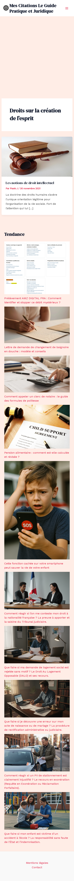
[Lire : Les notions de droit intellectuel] (37, 156)
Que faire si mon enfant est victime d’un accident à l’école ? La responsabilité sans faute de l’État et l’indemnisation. (36, 838)
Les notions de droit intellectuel (30, 182)
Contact (37, 867)
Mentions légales (37, 862)
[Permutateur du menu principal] (67, 8)
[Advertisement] (37, 55)
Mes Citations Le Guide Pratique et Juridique (32, 8)
